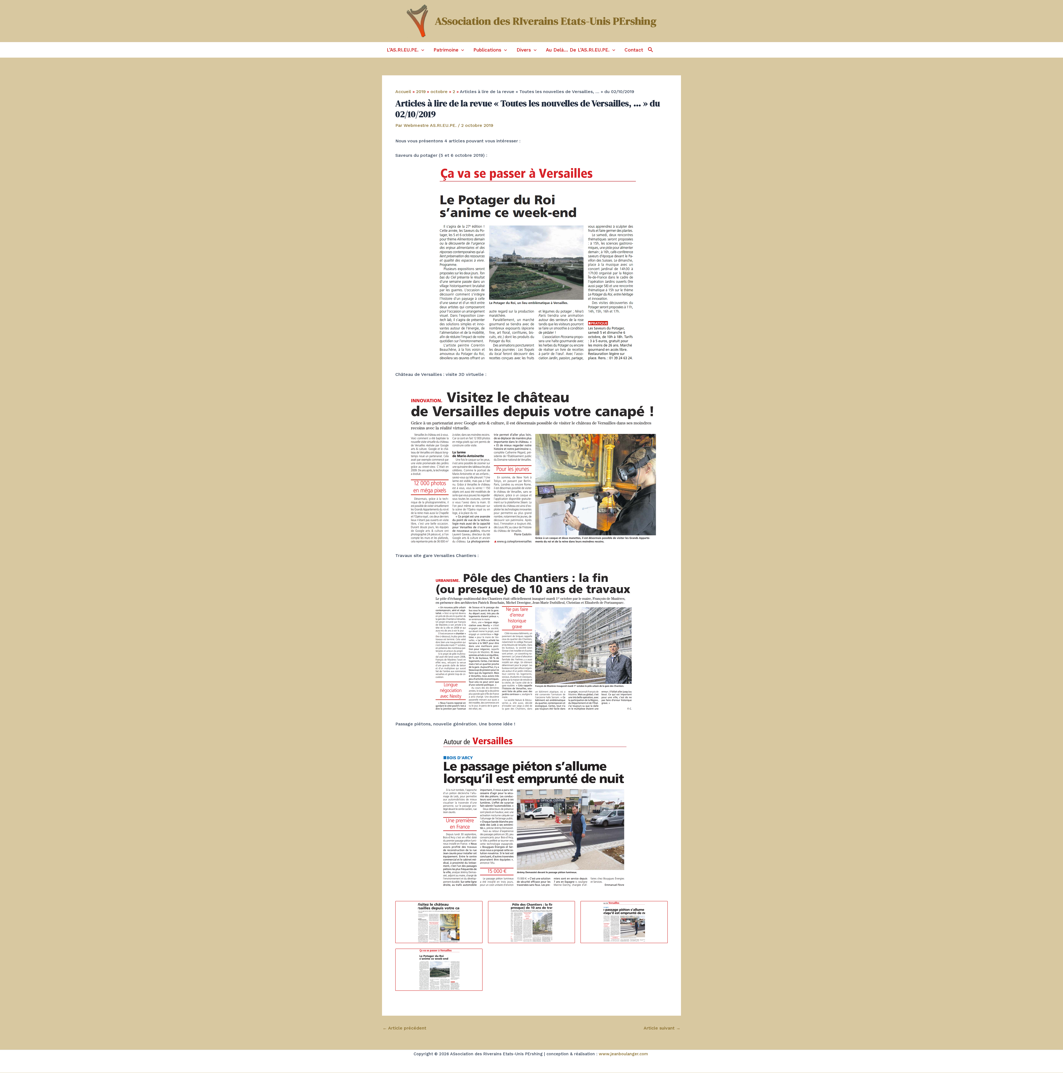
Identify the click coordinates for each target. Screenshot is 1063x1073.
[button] (421, 50)
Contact (634, 50)
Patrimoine (446, 50)
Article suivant (662, 1028)
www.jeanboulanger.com (623, 1053)
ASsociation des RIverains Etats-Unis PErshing (545, 21)
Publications (487, 50)
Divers (524, 50)
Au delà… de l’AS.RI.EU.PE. (578, 50)
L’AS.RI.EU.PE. (403, 50)
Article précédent (404, 1028)
